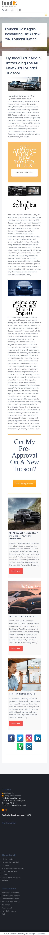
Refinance (6, 905)
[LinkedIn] (37, 738)
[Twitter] (20, 738)
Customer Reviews (10, 871)
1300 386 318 (12, 10)
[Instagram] (29, 738)
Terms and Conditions (11, 877)
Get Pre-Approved (24, 483)
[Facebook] (11, 738)
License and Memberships (13, 868)
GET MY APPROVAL (24, 172)
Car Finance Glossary (10, 895)
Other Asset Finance (10, 898)
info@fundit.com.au (13, 795)
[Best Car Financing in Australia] (24, 597)
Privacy (5, 880)
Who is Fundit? (8, 859)
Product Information (10, 862)
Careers (5, 874)
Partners (5, 865)
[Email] (29, 746)
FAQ (3, 914)
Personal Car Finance (10, 902)
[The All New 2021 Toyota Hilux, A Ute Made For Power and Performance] (24, 514)
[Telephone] (20, 746)
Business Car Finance (10, 892)
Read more (16, 571)
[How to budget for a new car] (24, 674)
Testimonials (7, 908)
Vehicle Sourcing (9, 911)
